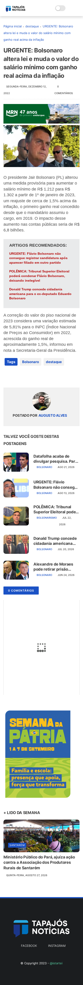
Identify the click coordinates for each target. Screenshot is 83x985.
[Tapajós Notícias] (15, 10)
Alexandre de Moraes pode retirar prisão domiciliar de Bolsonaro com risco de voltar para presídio (55, 567)
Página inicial (12, 26)
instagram (56, 945)
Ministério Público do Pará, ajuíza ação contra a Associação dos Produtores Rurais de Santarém (39, 862)
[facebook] (7, 377)
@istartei (56, 963)
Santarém (17, 845)
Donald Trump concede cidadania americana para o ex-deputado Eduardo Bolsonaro (40, 293)
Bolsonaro (30, 362)
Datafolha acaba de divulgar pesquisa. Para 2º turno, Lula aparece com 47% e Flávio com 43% (55, 459)
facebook (29, 945)
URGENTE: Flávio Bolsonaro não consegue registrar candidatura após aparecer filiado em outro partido (38, 258)
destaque (32, 26)
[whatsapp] (26, 377)
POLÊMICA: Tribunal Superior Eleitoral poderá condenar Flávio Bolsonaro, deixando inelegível (39, 275)
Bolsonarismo (47, 517)
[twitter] (17, 377)
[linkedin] (44, 377)
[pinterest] (35, 377)
